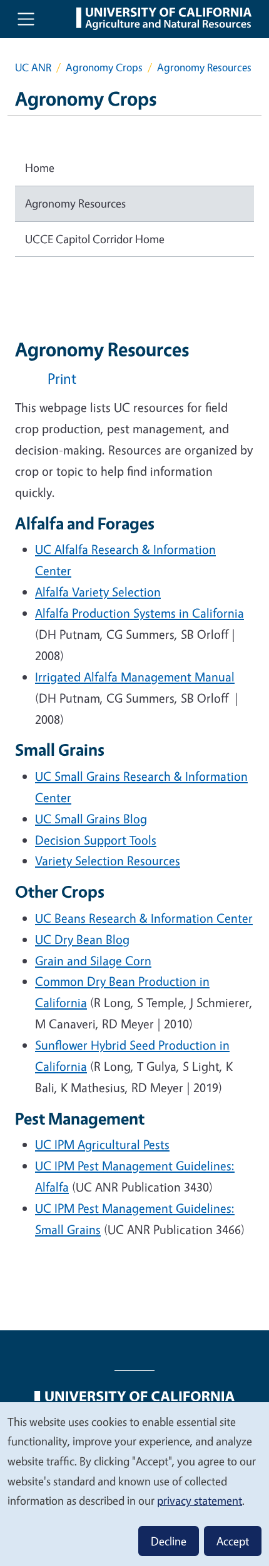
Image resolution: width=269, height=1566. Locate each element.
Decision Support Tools (95, 840)
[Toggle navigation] (26, 19)
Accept (232, 1540)
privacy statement (199, 1500)
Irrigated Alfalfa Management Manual (135, 677)
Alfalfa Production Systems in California (139, 613)
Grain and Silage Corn (93, 960)
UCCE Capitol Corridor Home (95, 238)
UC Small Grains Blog (91, 818)
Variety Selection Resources (107, 860)
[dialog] (134, 1483)
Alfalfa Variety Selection (98, 592)
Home (39, 167)
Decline (168, 1540)
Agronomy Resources (75, 203)
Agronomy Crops (104, 67)
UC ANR (33, 67)
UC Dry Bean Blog (82, 939)
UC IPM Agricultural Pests (102, 1144)
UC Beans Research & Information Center (144, 918)
